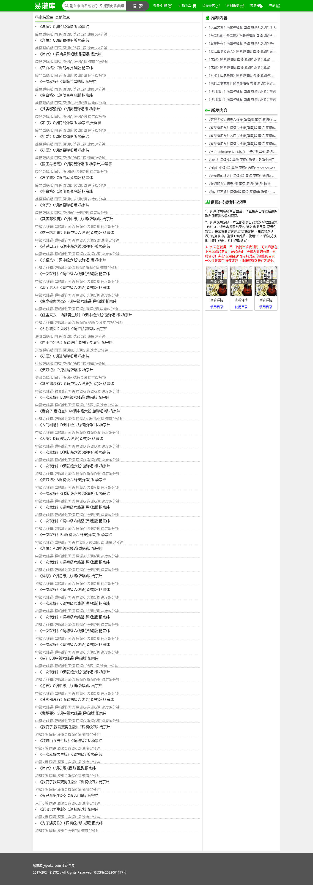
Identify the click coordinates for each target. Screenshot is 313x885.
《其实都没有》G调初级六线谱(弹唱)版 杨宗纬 (75, 699)
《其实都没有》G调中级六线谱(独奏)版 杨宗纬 (75, 383)
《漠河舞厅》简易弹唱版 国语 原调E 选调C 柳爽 (241, 91)
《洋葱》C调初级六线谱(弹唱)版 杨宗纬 (69, 575)
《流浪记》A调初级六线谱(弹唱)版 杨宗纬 (71, 479)
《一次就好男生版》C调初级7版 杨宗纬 (69, 754)
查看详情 (216, 300)
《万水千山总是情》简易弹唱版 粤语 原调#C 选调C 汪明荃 (242, 75)
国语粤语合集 (265, 281)
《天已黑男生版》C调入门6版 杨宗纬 (68, 795)
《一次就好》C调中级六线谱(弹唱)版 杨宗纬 (73, 273)
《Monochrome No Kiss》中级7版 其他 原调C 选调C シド (242, 151)
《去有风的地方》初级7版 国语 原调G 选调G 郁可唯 (242, 175)
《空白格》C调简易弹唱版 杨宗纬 (65, 67)
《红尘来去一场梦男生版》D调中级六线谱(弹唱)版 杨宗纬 (84, 314)
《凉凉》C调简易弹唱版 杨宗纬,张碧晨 (69, 122)
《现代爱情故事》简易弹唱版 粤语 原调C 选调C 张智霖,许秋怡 (242, 83)
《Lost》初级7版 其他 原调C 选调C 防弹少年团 (241, 159)
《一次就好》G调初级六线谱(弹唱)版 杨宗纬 (73, 493)
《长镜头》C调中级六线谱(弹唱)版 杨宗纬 (71, 260)
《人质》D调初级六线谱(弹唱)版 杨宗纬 (70, 438)
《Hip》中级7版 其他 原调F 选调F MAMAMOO (241, 167)
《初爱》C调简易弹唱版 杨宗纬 (63, 136)
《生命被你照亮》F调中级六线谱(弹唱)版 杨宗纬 (77, 301)
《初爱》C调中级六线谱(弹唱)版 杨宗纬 (69, 685)
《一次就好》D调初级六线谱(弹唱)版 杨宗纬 (73, 452)
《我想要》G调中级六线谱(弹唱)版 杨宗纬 (72, 713)
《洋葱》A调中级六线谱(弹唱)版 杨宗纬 (69, 548)
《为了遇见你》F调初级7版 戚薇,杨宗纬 (70, 822)
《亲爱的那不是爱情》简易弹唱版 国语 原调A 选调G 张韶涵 (242, 35)
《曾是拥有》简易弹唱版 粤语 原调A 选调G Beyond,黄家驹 (242, 43)
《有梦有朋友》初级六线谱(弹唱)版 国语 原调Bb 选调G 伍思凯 (242, 127)
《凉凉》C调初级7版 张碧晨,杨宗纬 (66, 768)
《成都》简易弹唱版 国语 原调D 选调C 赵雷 (238, 59)
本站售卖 (68, 865)
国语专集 (241, 281)
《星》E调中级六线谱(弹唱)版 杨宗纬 (68, 658)
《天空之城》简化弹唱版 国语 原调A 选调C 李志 (241, 27)
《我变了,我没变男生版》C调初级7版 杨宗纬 (73, 726)
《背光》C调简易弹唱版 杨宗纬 (63, 205)
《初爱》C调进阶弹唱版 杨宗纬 (63, 356)
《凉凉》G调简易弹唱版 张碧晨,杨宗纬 (69, 54)
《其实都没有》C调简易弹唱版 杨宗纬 (68, 108)
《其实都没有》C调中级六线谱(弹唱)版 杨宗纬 (75, 218)
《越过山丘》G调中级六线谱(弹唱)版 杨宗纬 (73, 246)
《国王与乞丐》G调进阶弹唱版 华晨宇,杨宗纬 (75, 342)
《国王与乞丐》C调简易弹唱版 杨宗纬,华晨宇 (74, 163)
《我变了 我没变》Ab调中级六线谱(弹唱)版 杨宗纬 (78, 411)
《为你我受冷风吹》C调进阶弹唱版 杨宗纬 (72, 328)
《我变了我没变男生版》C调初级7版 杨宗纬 (73, 781)
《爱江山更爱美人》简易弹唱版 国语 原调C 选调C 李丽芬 (242, 51)
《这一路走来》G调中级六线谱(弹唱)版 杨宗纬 (75, 232)
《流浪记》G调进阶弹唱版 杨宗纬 (65, 369)
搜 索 (137, 6)
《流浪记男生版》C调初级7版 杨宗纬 (68, 809)
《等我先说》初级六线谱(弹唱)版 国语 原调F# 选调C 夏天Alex (242, 119)
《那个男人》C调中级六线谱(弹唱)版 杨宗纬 (73, 287)
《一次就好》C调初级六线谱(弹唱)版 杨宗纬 (73, 507)
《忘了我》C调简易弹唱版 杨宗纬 (65, 177)
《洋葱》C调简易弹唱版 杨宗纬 (63, 26)
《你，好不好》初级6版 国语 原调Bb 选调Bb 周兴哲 (242, 191)
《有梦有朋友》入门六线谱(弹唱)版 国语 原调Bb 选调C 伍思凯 (242, 135)
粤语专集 (216, 281)
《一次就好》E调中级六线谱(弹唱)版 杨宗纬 (73, 397)
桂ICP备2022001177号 (109, 872)
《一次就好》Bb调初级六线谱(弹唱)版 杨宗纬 (74, 534)
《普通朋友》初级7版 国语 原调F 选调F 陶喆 (239, 183)
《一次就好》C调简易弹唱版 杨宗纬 (66, 81)
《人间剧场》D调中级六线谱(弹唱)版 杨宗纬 (73, 424)
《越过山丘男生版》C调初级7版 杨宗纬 (69, 740)
